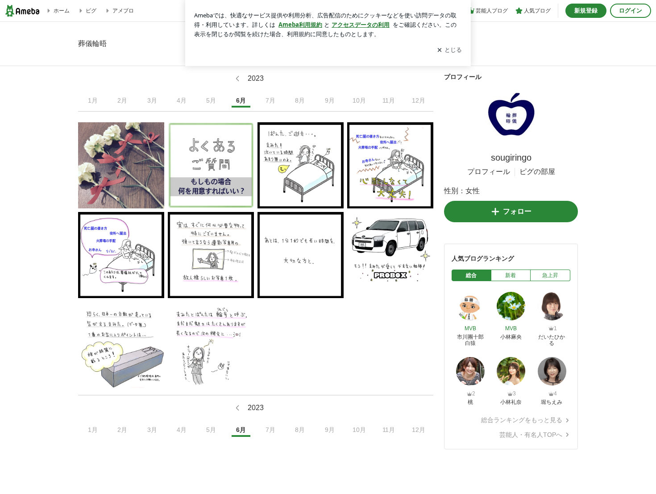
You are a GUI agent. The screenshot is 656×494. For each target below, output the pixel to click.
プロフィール (488, 171)
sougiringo (511, 157)
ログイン (630, 10)
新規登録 (586, 10)
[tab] (471, 275)
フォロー (517, 211)
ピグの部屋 (537, 171)
